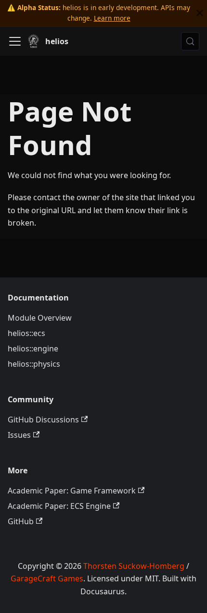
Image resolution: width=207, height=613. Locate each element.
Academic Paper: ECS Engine (59, 506)
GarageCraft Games (47, 578)
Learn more (112, 18)
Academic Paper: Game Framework (72, 490)
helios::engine (33, 348)
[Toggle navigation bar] (15, 41)
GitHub (21, 521)
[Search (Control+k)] (190, 41)
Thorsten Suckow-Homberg (133, 566)
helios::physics (34, 364)
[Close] (200, 13)
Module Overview (40, 318)
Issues (19, 435)
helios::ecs (26, 333)
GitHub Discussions (43, 419)
